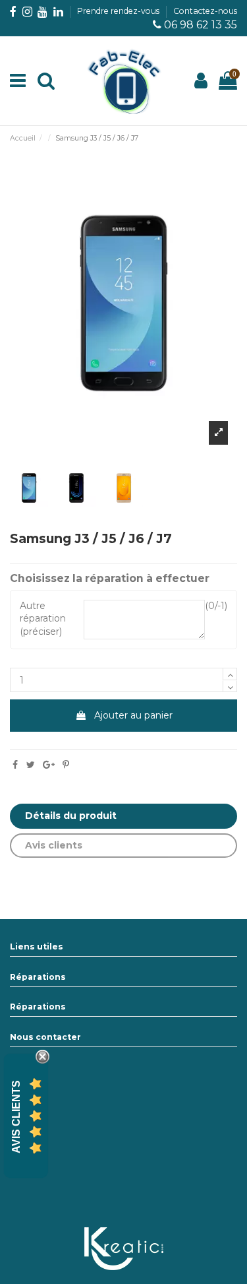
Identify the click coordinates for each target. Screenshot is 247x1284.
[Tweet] (30, 765)
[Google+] (49, 765)
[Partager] (15, 765)
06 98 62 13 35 (200, 24)
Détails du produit (71, 815)
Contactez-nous (205, 11)
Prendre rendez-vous (119, 11)
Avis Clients (16, 1116)
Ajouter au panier (133, 715)
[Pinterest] (66, 765)
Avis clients (53, 845)
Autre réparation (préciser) (43, 618)
